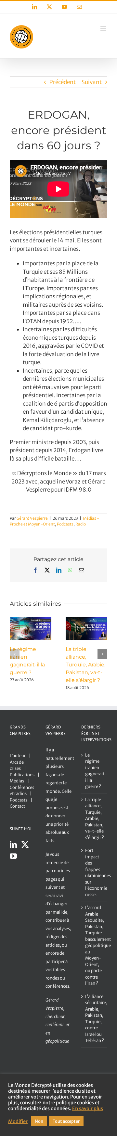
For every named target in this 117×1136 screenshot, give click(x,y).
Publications (22, 775)
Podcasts (65, 524)
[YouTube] (13, 856)
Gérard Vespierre (32, 518)
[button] (15, 654)
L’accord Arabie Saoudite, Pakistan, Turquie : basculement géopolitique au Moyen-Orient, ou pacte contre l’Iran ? (94, 945)
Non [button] (39, 1121)
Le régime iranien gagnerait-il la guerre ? (94, 771)
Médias (17, 781)
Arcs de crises (17, 765)
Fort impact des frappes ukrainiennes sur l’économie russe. (94, 872)
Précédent (62, 82)
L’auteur (18, 756)
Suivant (92, 82)
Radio (80, 524)
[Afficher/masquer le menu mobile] (103, 28)
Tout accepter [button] (66, 1121)
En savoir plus (87, 1108)
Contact (17, 806)
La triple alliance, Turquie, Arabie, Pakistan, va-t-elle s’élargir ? (85, 664)
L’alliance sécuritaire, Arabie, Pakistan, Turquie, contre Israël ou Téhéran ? (94, 1019)
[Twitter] (25, 844)
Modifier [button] (18, 1121)
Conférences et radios (22, 791)
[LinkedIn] (13, 844)
